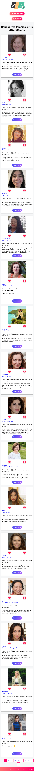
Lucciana (4, 59)
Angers (4, 693)
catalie (4, 148)
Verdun (4, 331)
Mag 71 (4, 556)
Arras (3, 240)
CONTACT (30, 769)
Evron (3, 738)
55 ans (9, 557)
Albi (3, 195)
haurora (4, 329)
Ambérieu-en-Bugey (8, 648)
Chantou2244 (6, 239)
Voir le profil (17, 74)
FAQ (10, 769)
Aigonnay (5, 421)
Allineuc (4, 150)
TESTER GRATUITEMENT (17, 13)
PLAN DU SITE (21, 769)
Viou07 (4, 284)
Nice (3, 512)
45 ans (9, 738)
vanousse (5, 737)
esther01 (4, 465)
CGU (14, 769)
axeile (3, 510)
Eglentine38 (5, 374)
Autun (3, 557)
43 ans (9, 376)
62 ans (16, 602)
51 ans (9, 104)
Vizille (4, 376)
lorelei (4, 420)
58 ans (8, 240)
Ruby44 (4, 193)
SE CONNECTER (17, 18)
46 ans (11, 421)
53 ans (10, 285)
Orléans (4, 285)
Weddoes (5, 103)
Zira (3, 601)
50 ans (11, 59)
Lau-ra (4, 646)
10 (18, 764)
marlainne (5, 691)
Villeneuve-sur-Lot (7, 602)
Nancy (4, 104)
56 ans (10, 331)
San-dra (4, 57)
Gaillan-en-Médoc (7, 467)
